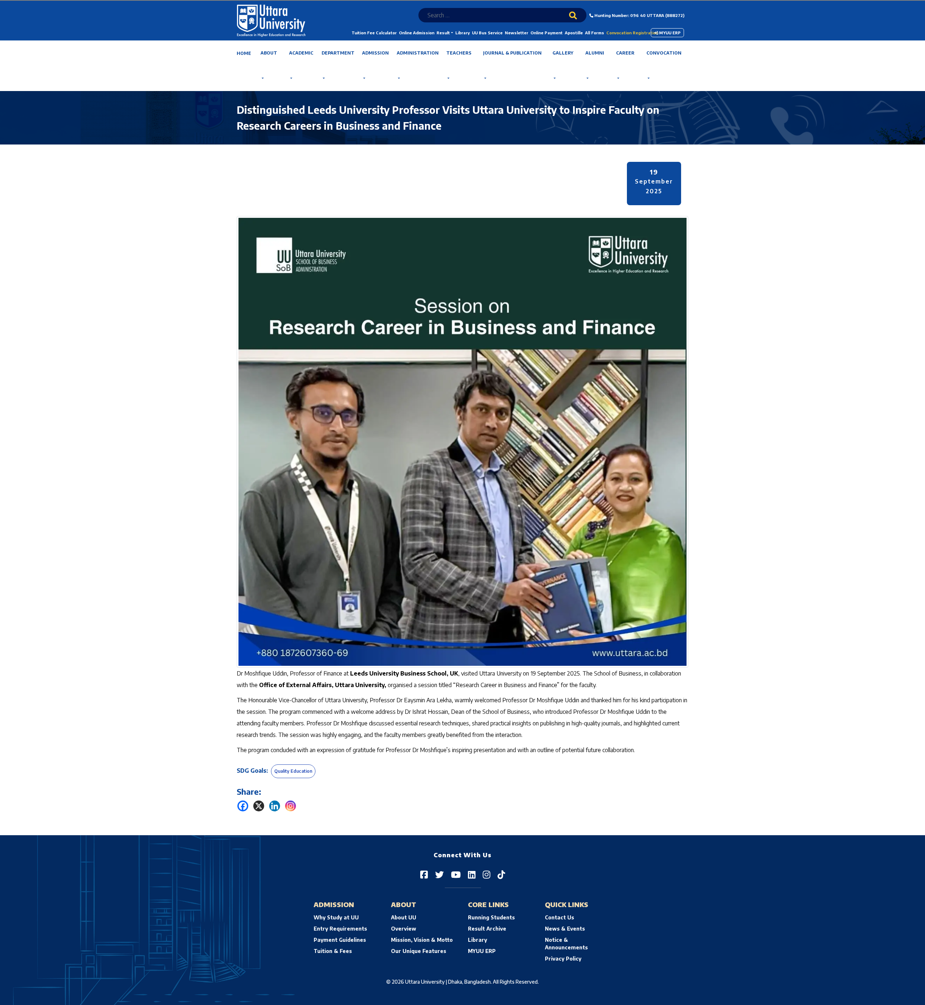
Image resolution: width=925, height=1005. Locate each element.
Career (625, 53)
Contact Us (559, 917)
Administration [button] (418, 53)
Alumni (594, 53)
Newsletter (516, 32)
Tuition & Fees (333, 951)
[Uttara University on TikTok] (501, 874)
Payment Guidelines (340, 940)
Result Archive (487, 929)
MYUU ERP (669, 32)
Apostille (574, 32)
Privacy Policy (563, 959)
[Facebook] (242, 806)
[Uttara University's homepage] (271, 20)
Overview (403, 929)
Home (244, 53)
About (269, 53)
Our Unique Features (418, 951)
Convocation (663, 53)
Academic (301, 53)
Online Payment (546, 32)
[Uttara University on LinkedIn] (472, 874)
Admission (375, 53)
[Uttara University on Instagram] (486, 874)
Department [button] (338, 53)
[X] (258, 806)
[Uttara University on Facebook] (424, 874)
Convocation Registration (632, 32)
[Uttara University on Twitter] (439, 874)
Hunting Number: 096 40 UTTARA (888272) (638, 15)
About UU (403, 917)
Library (462, 32)
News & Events (565, 929)
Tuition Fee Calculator (374, 32)
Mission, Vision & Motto (422, 940)
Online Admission (416, 32)
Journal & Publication (512, 53)
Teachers (459, 53)
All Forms (594, 32)
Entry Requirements (340, 929)
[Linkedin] (274, 806)
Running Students (491, 917)
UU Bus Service (487, 32)
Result (443, 32)
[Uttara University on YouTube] (456, 874)
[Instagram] (290, 806)
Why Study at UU (336, 917)
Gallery (562, 53)
